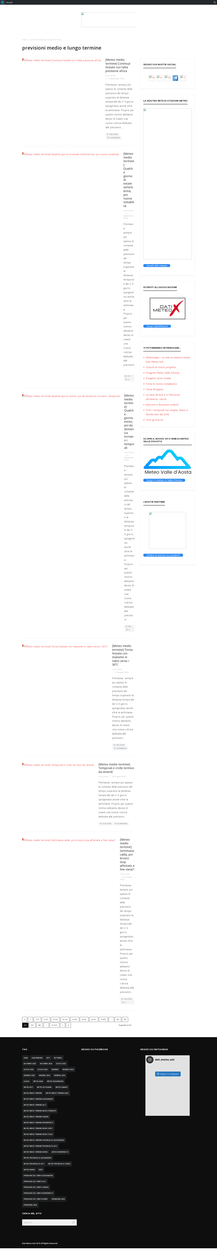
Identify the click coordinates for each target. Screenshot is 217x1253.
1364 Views (120, 745)
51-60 (84, 1019)
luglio (26, 1081)
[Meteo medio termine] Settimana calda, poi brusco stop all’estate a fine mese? (127, 854)
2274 (30, 763)
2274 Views (107, 823)
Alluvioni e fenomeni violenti (162, 404)
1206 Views (114, 134)
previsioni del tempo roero (36, 1199)
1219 (30, 838)
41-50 (74, 1019)
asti (48, 1058)
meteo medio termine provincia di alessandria (44, 1140)
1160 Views (128, 627)
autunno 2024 (46, 1064)
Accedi (9, 2)
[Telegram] (175, 78)
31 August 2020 (122, 672)
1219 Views (128, 999)
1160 (30, 394)
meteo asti (28, 1087)
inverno (55, 1069)
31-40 (65, 1019)
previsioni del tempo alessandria (38, 1176)
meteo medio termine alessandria (38, 1099)
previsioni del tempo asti (35, 1181)
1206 (30, 58)
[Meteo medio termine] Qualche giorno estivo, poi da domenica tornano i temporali (129, 421)
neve (41, 1170)
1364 (30, 645)
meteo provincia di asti (34, 1164)
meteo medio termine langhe (36, 1117)
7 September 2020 (128, 215)
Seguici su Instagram (169, 1074)
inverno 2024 (44, 1075)
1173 (30, 152)
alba (26, 1058)
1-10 (37, 1019)
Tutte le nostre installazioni (161, 383)
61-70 (93, 1019)
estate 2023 (29, 1069)
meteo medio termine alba (57, 1093)
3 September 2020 (129, 457)
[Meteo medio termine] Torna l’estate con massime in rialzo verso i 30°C (122, 655)
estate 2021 (61, 1064)
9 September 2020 (116, 78)
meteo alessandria (55, 1081)
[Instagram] (160, 78)
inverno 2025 (59, 1075)
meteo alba (38, 1081)
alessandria (37, 1058)
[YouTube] (167, 78)
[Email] (183, 78)
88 (39, 1025)
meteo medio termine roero (36, 1152)
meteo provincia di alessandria (37, 1158)
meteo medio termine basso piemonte (40, 1111)
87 (32, 1025)
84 (118, 1019)
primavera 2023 (30, 1205)
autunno (58, 1058)
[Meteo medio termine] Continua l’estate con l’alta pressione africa (117, 65)
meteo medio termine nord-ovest (38, 1128)
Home (25, 40)
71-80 (103, 1019)
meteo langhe (62, 1087)
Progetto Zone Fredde (158, 378)
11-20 (46, 1019)
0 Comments (115, 138)
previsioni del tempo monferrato (38, 1193)
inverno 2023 (29, 1075)
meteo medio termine (33, 1093)
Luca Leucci (110, 75)
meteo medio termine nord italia (38, 1134)
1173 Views (127, 376)
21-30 (55, 1019)
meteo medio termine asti (35, 1105)
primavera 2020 (58, 1199)
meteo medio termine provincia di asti (40, 1146)
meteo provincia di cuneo (59, 1164)
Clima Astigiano (154, 389)
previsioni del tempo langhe (36, 1187)
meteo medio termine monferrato (38, 1123)
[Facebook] (152, 78)
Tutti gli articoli (154, 419)
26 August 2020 (119, 776)
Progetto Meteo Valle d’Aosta (162, 372)
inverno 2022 (68, 1069)
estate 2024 (43, 1069)
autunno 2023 (30, 1064)
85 (125, 1019)
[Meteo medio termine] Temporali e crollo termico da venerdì (116, 768)
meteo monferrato (60, 1152)
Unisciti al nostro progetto (161, 367)
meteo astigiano (44, 1087)
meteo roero (29, 1170)
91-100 (54, 1025)
